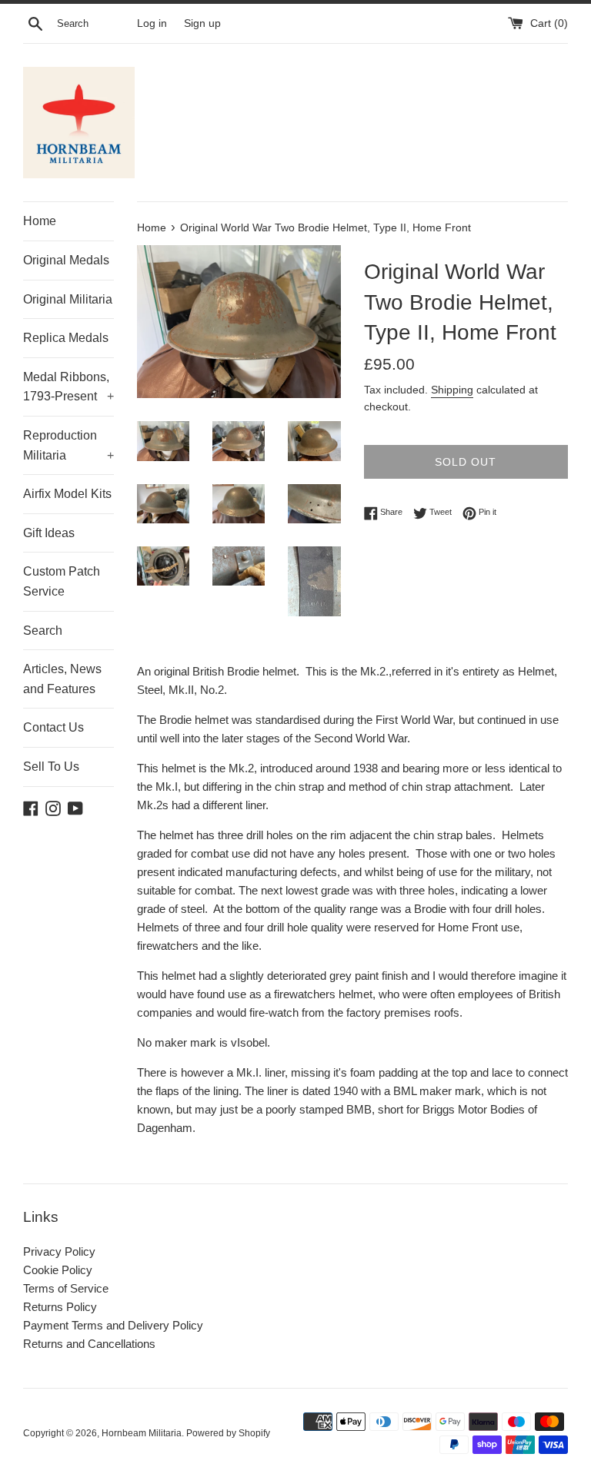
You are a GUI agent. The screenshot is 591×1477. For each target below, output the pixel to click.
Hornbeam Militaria (142, 1433)
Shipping (452, 389)
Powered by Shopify (228, 1433)
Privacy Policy (59, 1251)
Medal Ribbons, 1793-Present (68, 386)
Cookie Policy (57, 1269)
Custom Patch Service (61, 581)
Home (39, 220)
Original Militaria (67, 299)
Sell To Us (51, 766)
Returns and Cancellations (89, 1343)
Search (42, 630)
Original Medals (66, 260)
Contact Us (53, 727)
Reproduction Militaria (68, 445)
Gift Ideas (49, 532)
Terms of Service (66, 1288)
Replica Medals (66, 337)
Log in (152, 23)
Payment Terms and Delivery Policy (113, 1325)
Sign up (202, 23)
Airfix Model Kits (67, 493)
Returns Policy (60, 1306)
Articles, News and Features (62, 678)
